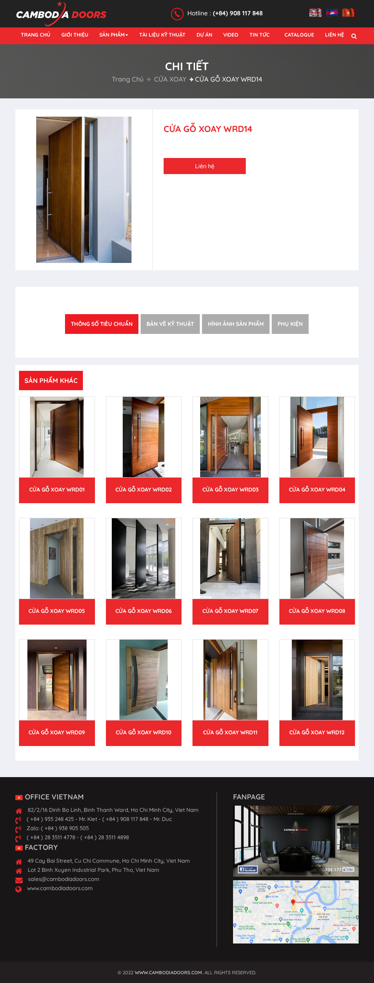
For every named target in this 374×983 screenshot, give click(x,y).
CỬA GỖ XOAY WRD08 (317, 610)
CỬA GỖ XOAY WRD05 (56, 610)
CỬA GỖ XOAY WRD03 (230, 489)
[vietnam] (350, 8)
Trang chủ (128, 79)
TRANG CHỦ (35, 34)
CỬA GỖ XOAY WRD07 (230, 610)
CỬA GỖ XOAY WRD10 (143, 732)
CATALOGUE (299, 34)
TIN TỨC (259, 34)
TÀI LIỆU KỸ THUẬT (162, 34)
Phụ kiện (290, 323)
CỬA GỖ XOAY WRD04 (317, 489)
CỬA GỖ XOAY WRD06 (143, 610)
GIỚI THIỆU (74, 34)
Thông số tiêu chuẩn (102, 323)
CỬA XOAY (169, 79)
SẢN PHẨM (112, 34)
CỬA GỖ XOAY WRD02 (143, 489)
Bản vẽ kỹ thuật (170, 323)
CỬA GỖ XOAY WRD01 (57, 489)
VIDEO (230, 34)
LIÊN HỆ (334, 34)
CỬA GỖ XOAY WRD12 (317, 732)
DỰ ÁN (204, 34)
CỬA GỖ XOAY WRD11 (230, 732)
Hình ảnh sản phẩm (236, 323)
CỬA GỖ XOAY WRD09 (56, 732)
